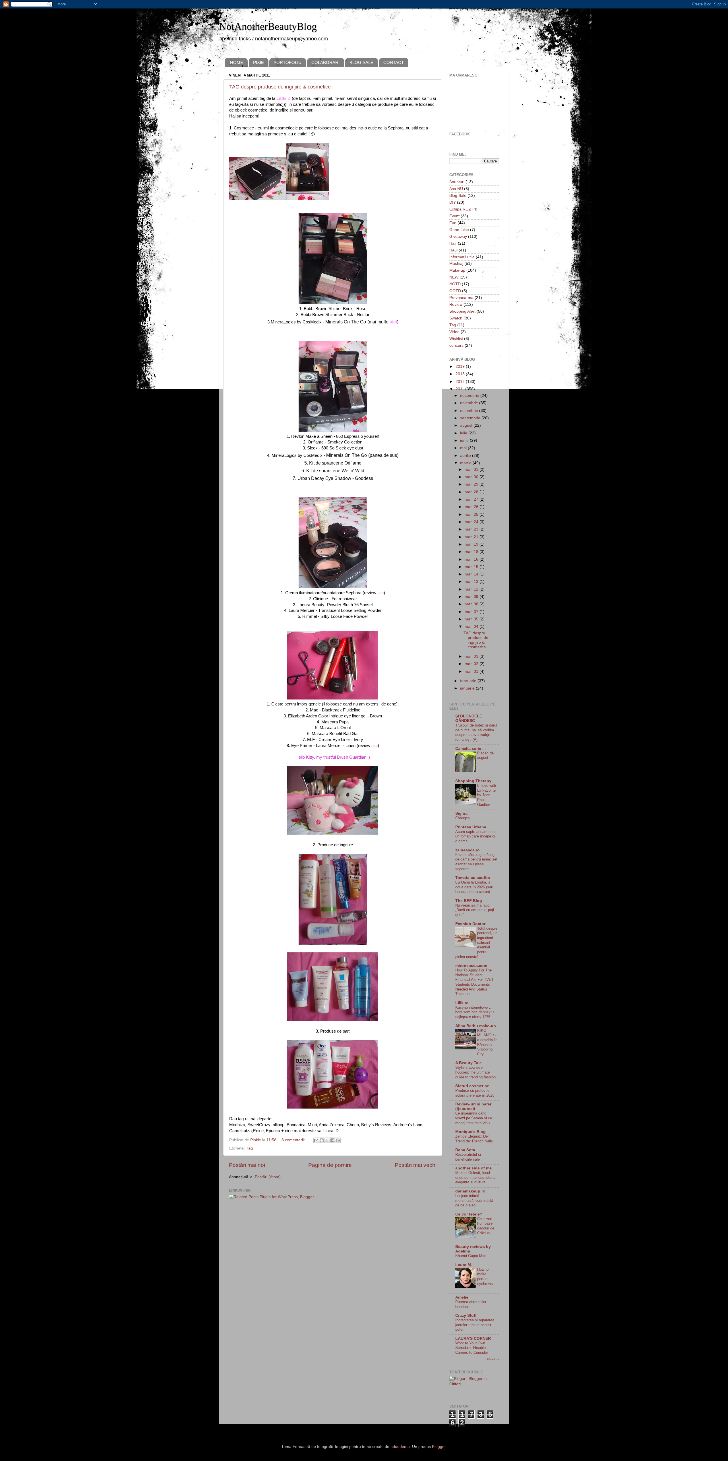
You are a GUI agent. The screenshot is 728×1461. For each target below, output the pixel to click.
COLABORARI (325, 62)
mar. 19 (472, 544)
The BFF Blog (468, 901)
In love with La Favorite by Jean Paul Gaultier (486, 795)
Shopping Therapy (473, 781)
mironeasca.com (471, 965)
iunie (465, 440)
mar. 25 (472, 514)
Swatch (455, 318)
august (466, 425)
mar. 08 (472, 604)
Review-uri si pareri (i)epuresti (474, 1106)
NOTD (455, 284)
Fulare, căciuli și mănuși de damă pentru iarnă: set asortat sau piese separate (476, 862)
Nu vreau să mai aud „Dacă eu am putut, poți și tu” (474, 910)
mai (464, 448)
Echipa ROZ (460, 209)
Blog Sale (457, 195)
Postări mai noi (247, 1165)
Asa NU (456, 189)
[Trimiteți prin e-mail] (316, 1140)
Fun (452, 223)
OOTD (455, 291)
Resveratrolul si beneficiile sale (468, 1156)
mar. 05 (472, 619)
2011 (460, 389)
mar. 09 (472, 597)
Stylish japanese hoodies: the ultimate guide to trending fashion (475, 1072)
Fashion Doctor (470, 924)
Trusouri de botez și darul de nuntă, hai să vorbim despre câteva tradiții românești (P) (476, 732)
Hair (453, 243)
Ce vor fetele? (468, 1214)
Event (454, 216)
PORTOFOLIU (287, 62)
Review (455, 304)
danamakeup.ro (470, 1191)
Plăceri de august (485, 755)
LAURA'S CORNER (473, 1338)
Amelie (461, 1297)
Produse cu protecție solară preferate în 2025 (474, 1092)
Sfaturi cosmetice (472, 1086)
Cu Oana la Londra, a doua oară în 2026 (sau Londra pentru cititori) (474, 887)
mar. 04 (472, 626)
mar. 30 (472, 477)
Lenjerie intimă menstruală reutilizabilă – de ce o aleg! (475, 1200)
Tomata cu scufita (472, 878)
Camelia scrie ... (470, 748)
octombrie (469, 410)
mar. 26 (472, 507)
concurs (456, 345)
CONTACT (393, 62)
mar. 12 (472, 589)
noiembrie (469, 403)
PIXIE (258, 62)
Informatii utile (462, 257)
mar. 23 (472, 529)
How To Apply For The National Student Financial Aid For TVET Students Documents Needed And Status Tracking (474, 982)
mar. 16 (472, 559)
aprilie (466, 455)
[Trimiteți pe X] (327, 1140)
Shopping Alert (462, 311)
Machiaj (456, 263)
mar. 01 (472, 671)
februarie (468, 681)
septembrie (470, 418)
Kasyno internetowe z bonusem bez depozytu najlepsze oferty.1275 (474, 1012)
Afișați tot (493, 1359)
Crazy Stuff (466, 1315)
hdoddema (400, 1447)
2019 (461, 366)
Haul (453, 250)
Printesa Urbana (470, 827)
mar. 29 (472, 484)
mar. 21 (472, 537)
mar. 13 (472, 581)
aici (374, 745)
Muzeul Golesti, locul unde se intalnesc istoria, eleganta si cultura (476, 1177)
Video (454, 332)
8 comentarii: (294, 1140)
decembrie (470, 395)
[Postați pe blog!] (321, 1140)
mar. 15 (472, 567)
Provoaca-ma (461, 298)
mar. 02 (472, 664)
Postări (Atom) (268, 1177)
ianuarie (468, 688)
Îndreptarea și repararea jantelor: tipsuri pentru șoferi (474, 1325)
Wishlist (456, 339)
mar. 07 (472, 612)
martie (466, 463)
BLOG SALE (361, 62)
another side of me (473, 1168)
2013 (461, 374)
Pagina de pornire (330, 1165)
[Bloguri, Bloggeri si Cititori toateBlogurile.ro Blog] (474, 1384)
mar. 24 (472, 522)
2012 (461, 381)
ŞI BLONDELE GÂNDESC (468, 718)
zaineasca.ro (467, 850)
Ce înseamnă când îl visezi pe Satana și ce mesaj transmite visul (473, 1118)
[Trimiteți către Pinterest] (338, 1140)
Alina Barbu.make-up (475, 1026)
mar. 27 (472, 499)
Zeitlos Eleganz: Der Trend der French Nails (474, 1138)
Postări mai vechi (416, 1165)
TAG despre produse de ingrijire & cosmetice (280, 87)
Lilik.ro (462, 1003)
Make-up (457, 270)
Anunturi (456, 182)
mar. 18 (472, 552)
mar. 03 (472, 656)
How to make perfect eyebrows (485, 1276)
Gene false (459, 230)
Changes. (463, 818)
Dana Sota (465, 1150)
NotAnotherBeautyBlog (268, 26)
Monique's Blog (470, 1132)
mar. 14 (472, 574)
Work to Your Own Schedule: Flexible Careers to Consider (471, 1348)
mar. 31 (472, 469)
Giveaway (458, 236)
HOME (236, 62)
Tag (249, 1148)
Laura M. (463, 1265)
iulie (464, 433)
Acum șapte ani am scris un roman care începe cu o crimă (476, 836)
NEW (453, 277)
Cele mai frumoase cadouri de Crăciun (485, 1226)
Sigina (461, 813)
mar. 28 (472, 492)
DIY (452, 202)
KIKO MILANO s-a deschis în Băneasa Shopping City (487, 1042)
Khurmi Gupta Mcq (470, 1256)
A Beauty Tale (468, 1063)
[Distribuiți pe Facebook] (332, 1140)
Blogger (439, 1447)
